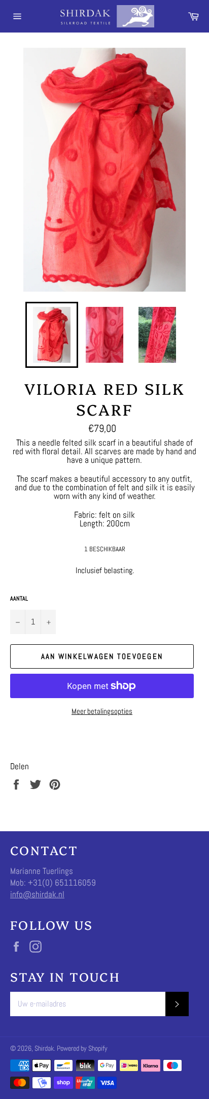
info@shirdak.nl (37, 894)
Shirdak (44, 1048)
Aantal (19, 598)
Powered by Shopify (82, 1048)
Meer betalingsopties (102, 711)
